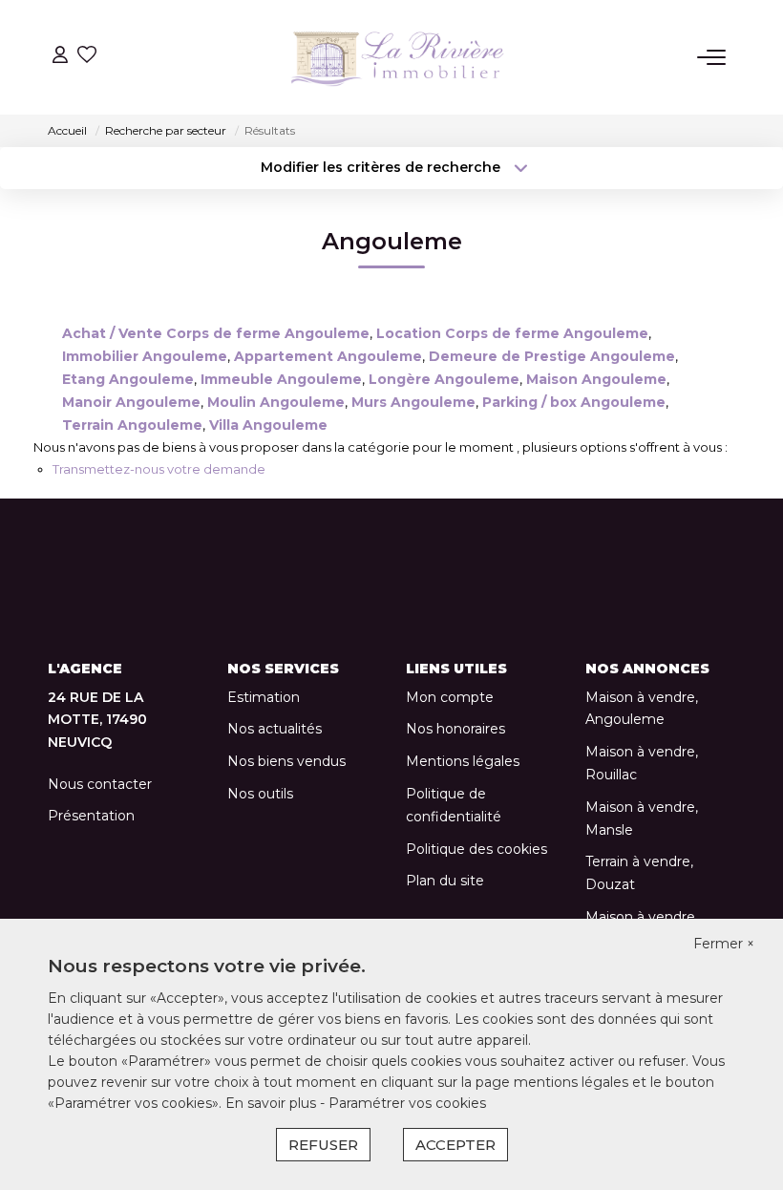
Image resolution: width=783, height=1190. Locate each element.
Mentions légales (462, 761)
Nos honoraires (455, 728)
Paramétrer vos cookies (407, 1103)
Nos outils (260, 793)
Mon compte (450, 697)
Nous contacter (100, 784)
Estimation (263, 697)
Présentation (91, 815)
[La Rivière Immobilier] (397, 57)
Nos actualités (274, 728)
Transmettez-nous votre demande (159, 469)
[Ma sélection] (86, 57)
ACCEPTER (455, 1145)
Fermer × (723, 943)
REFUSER (323, 1145)
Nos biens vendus (286, 761)
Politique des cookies (476, 849)
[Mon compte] (60, 57)
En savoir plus (272, 1103)
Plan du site (445, 880)
